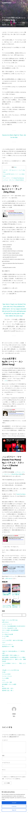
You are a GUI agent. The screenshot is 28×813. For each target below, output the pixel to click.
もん (4, 22)
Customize (14, 806)
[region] (14, 801)
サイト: (4, 769)
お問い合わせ (8, 578)
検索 (3, 611)
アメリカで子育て (12, 22)
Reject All (14, 810)
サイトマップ (5, 632)
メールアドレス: (6, 762)
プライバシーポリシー (7, 644)
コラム (3, 680)
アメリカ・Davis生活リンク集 (9, 628)
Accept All (14, 802)
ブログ (3, 642)
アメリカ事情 (21, 22)
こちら (5, 380)
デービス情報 (5, 636)
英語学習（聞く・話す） (8, 688)
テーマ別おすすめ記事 (7, 634)
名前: (3, 755)
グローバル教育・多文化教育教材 (10, 630)
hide (15, 167)
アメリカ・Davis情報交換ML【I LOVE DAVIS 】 (14, 626)
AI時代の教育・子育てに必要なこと (10, 655)
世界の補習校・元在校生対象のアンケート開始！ (14, 657)
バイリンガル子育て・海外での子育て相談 (12, 640)
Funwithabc (6, 3)
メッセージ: (5, 740)
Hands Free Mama (20, 494)
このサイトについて (7, 624)
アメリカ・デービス (7, 676)
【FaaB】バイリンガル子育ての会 (10, 670)
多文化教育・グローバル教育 (9, 684)
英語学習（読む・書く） (8, 24)
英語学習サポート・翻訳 (8, 646)
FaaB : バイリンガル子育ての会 (9, 620)
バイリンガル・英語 (7, 682)
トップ (3, 638)
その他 (3, 672)
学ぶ (3, 686)
